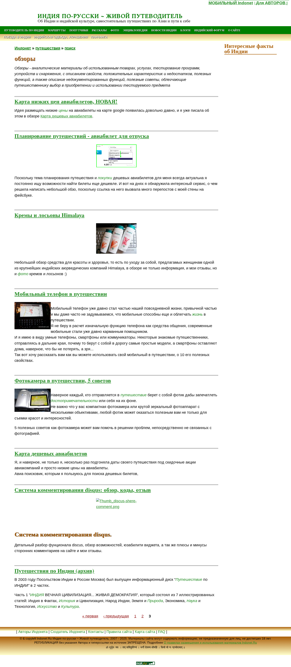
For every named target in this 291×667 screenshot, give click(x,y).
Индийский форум (209, 30)
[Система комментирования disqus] (116, 512)
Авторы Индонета (33, 632)
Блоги (185, 30)
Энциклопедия (135, 30)
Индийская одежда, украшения (61, 37)
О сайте (234, 30)
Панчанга (99, 37)
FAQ (161, 632)
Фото (115, 30)
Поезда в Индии (17, 37)
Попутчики (79, 30)
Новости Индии (164, 30)
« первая (90, 616)
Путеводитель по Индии (24, 30)
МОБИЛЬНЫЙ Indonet (231, 3)
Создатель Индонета (67, 632)
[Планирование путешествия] (116, 155)
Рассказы (99, 30)
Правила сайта (119, 632)
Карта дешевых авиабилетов (66, 116)
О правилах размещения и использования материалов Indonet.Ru (210, 642)
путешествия (47, 48)
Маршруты (57, 30)
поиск (70, 48)
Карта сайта (145, 632)
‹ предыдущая (116, 616)
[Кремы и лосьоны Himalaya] (116, 238)
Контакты (96, 632)
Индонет (22, 48)
